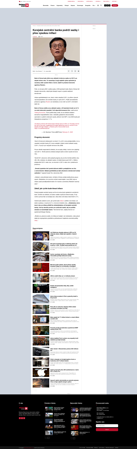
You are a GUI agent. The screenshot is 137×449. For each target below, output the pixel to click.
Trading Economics (39, 112)
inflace (62, 201)
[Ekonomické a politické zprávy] (21, 5)
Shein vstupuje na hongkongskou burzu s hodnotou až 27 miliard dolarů (63, 360)
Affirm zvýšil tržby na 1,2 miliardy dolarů (62, 276)
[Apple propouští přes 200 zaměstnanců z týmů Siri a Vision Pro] (41, 372)
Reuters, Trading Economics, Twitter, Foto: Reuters (46, 66)
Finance (34, 25)
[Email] (75, 71)
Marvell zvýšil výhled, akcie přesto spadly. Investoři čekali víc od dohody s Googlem (63, 265)
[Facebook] (105, 5)
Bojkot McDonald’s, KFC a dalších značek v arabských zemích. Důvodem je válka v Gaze (59, 427)
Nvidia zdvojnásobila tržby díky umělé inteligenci (61, 286)
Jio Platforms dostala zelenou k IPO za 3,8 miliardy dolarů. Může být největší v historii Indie (63, 233)
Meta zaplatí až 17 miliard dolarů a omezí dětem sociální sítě (64, 318)
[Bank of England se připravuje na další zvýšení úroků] (49, 433)
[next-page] (36, 390)
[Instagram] (107, 5)
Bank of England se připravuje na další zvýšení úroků (60, 432)
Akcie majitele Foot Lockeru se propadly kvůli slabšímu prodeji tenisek (64, 339)
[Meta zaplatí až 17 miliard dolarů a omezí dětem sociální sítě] (41, 319)
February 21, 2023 (67, 132)
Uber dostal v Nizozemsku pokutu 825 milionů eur (64, 349)
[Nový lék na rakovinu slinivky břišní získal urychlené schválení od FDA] (41, 309)
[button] (101, 5)
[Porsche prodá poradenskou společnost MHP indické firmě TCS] (41, 330)
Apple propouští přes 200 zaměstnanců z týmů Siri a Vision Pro (64, 370)
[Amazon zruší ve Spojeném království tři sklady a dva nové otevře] (49, 415)
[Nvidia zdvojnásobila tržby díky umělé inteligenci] (41, 288)
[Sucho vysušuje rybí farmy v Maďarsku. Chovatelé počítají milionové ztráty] (41, 256)
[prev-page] (33, 390)
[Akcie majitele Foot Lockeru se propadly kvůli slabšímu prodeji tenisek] (41, 340)
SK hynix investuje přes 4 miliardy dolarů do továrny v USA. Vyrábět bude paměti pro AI (63, 244)
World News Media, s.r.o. (29, 447)
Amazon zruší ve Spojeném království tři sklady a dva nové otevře (59, 414)
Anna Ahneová (39, 71)
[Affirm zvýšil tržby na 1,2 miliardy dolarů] (41, 277)
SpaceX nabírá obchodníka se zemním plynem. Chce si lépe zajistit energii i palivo (64, 381)
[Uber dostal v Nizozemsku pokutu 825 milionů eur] (41, 351)
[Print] (78, 71)
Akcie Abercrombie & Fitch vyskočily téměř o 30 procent (64, 297)
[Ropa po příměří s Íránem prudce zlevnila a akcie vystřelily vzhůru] (49, 409)
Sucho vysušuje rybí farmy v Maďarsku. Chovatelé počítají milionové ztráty (62, 255)
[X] (109, 5)
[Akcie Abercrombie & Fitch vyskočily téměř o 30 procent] (41, 298)
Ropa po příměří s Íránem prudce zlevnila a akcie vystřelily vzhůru (59, 408)
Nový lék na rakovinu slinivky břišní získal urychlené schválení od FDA (63, 307)
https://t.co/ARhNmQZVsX (41, 128)
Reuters (48, 102)
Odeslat (107, 429)
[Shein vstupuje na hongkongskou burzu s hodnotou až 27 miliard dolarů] (41, 361)
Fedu (35, 220)
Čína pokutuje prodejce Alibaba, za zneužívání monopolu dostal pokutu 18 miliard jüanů (59, 421)
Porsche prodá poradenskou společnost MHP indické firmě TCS (64, 328)
